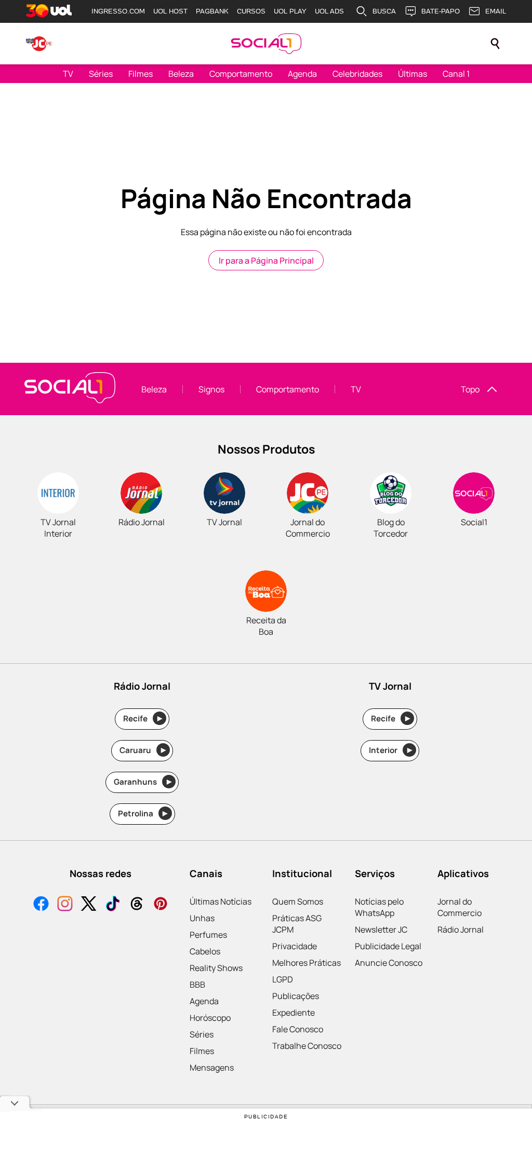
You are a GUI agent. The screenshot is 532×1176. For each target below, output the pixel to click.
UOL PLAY (290, 11)
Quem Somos (297, 901)
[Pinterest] (160, 905)
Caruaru (142, 750)
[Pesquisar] (495, 43)
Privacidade (294, 946)
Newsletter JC (381, 929)
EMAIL (495, 11)
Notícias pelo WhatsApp (379, 907)
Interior (390, 750)
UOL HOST (170, 11)
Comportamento (240, 73)
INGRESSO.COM (118, 11)
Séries (101, 73)
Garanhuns (142, 781)
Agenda (302, 73)
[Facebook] (41, 905)
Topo (470, 389)
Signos (211, 389)
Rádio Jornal (460, 929)
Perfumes (208, 934)
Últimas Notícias (220, 901)
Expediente (293, 1012)
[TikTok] (113, 905)
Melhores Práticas (306, 962)
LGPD (282, 979)
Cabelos (205, 951)
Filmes (140, 73)
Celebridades (357, 73)
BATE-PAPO (440, 11)
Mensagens (212, 1067)
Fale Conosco (297, 1029)
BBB (197, 984)
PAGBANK (212, 11)
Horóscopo (210, 1017)
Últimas (412, 73)
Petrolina (143, 813)
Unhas (202, 918)
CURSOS (251, 11)
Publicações (295, 996)
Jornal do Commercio (459, 907)
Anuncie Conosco (388, 962)
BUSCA (384, 11)
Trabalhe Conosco (306, 1045)
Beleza (181, 73)
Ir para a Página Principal (266, 260)
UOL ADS (329, 11)
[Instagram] (65, 905)
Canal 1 (456, 73)
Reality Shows (216, 968)
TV (68, 73)
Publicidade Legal (388, 946)
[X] (89, 905)
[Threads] (136, 905)
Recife (142, 718)
